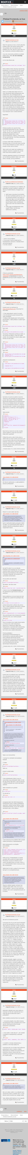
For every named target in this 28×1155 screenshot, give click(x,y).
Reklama (19, 1150)
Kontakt (14, 1150)
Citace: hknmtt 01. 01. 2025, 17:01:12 (10, 1083)
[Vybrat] (6, 63)
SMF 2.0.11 (7, 1129)
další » (26, 10)
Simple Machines (19, 1129)
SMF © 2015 (12, 1129)
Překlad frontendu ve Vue (12, 40)
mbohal (14, 252)
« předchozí (22, 10)
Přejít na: (6, 1121)
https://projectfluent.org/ (9, 309)
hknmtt (14, 24)
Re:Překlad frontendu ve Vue (12, 233)
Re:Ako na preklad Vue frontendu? (14, 181)
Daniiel (12, 1131)
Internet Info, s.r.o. (17, 1145)
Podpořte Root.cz (17, 1153)
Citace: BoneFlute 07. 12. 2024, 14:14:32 (11, 555)
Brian (21, 1131)
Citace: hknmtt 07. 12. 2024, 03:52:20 (10, 477)
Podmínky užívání (17, 1151)
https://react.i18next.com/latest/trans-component (13, 275)
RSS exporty (16, 1154)
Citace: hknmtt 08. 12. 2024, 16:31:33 (10, 719)
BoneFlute (14, 287)
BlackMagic (14, 166)
